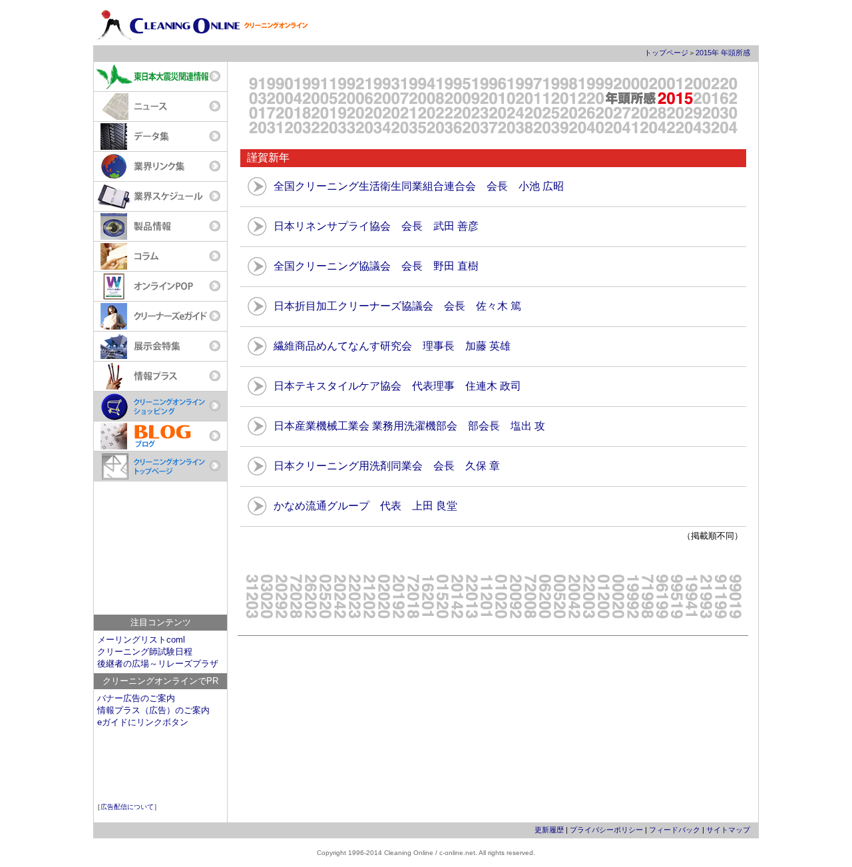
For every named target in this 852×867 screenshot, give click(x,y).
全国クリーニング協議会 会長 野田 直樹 (376, 266)
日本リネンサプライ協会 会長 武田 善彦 (376, 226)
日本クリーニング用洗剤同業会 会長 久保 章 (387, 465)
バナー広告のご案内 (136, 698)
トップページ (666, 53)
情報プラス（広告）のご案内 (153, 710)
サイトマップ (728, 830)
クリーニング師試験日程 (144, 652)
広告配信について (127, 806)
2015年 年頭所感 (723, 53)
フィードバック (674, 830)
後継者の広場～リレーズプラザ (157, 664)
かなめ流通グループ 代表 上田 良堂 (365, 505)
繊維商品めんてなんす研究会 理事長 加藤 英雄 (392, 346)
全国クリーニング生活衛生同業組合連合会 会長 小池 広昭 (419, 186)
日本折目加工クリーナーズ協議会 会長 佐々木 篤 (397, 306)
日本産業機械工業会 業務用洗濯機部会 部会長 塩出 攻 (409, 426)
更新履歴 (549, 830)
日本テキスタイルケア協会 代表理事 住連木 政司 (397, 386)
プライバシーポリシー (606, 830)
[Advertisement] (160, 548)
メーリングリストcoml (141, 640)
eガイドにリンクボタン (142, 722)
